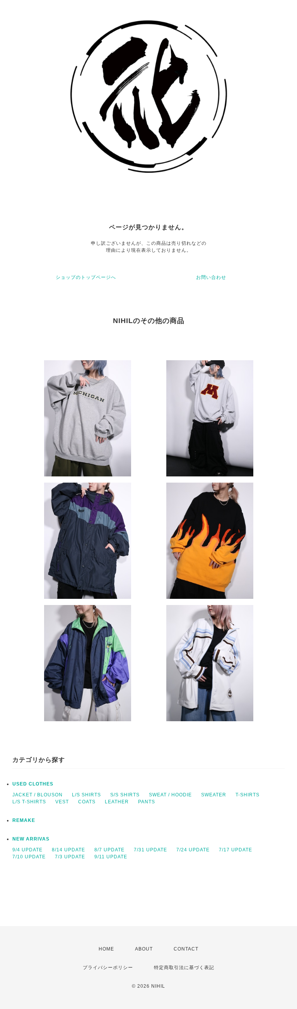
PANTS (146, 801)
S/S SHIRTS (125, 795)
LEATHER (117, 801)
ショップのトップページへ (86, 277)
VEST (62, 801)
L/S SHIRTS (86, 795)
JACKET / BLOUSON (37, 795)
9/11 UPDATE (110, 856)
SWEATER (213, 795)
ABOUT (144, 949)
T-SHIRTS (247, 795)
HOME (106, 949)
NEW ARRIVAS (31, 839)
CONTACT (186, 949)
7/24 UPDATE (193, 850)
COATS (87, 801)
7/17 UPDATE (235, 850)
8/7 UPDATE (109, 850)
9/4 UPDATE (27, 850)
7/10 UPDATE (29, 856)
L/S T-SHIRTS (29, 801)
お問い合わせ (211, 277)
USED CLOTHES (32, 784)
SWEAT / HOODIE (170, 795)
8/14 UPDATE (68, 850)
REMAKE (23, 820)
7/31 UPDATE (150, 850)
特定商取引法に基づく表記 (184, 967)
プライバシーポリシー (108, 967)
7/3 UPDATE (70, 856)
